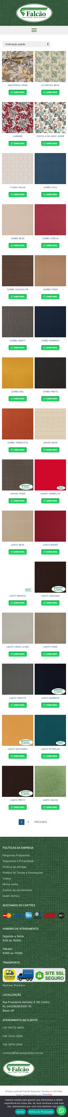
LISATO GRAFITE (17, 698)
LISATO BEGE (17, 544)
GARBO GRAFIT (18, 340)
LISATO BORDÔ (50, 544)
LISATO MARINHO (50, 698)
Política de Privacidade (41, 1111)
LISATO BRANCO (17, 595)
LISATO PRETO (17, 800)
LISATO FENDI (50, 646)
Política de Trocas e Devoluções (23, 872)
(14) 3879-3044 (12, 1044)
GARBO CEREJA (50, 238)
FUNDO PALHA (17, 187)
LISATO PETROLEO (50, 749)
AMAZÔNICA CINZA (18, 85)
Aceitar (20, 1111)
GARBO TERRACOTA (17, 442)
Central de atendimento (17, 890)
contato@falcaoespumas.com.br (23, 1053)
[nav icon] (34, 30)
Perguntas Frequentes (16, 855)
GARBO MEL (17, 391)
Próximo (40, 822)
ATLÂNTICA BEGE (50, 85)
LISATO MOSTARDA (18, 749)
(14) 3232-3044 (13, 1036)
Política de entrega (14, 866)
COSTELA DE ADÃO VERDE (50, 136)
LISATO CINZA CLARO (18, 646)
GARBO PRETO (50, 391)
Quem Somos (11, 895)
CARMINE (18, 136)
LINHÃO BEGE (50, 442)
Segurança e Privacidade (18, 861)
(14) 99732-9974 (13, 1027)
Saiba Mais (18, 92)
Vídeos (7, 878)
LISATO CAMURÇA (50, 595)
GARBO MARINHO (50, 340)
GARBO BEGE (18, 238)
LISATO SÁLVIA (50, 800)
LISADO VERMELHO (50, 493)
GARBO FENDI (50, 289)
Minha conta (10, 884)
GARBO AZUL (50, 187)
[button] (61, 1110)
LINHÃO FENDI (17, 493)
